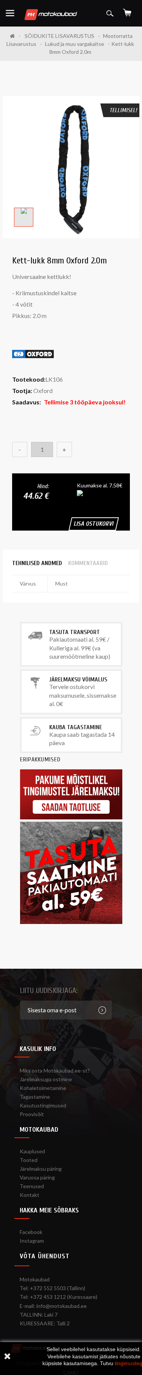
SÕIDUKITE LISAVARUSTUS (59, 36)
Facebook (31, 1232)
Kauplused (32, 1151)
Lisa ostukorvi (93, 523)
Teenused (32, 1186)
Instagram (32, 1240)
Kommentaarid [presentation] (88, 563)
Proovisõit (32, 1114)
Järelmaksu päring (41, 1168)
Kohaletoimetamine (43, 1088)
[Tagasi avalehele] (15, 36)
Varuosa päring (37, 1177)
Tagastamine (35, 1096)
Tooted (28, 1160)
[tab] (37, 563)
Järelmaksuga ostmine (46, 1079)
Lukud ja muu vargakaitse (74, 44)
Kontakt (29, 1195)
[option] (23, 217)
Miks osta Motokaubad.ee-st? (55, 1070)
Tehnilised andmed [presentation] (37, 563)
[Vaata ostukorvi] (127, 10)
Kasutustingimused (43, 1105)
